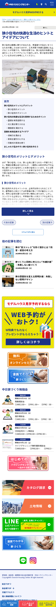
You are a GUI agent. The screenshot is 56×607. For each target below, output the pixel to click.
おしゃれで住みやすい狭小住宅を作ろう (21, 146)
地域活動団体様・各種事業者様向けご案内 (19, 600)
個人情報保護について (11, 596)
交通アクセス (7, 592)
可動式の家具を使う (15, 142)
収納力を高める (13, 135)
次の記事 (46, 222)
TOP (3, 19)
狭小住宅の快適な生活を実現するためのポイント (25, 116)
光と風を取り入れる (15, 124)
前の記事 (10, 222)
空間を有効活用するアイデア (16, 131)
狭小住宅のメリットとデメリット (18, 105)
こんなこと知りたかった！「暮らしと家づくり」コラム (24, 19)
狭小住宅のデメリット (16, 113)
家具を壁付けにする (15, 139)
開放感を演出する (14, 128)
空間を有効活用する (15, 120)
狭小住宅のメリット (15, 109)
